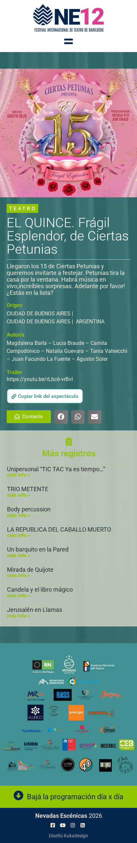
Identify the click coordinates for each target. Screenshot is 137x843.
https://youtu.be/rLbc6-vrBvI (40, 379)
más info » (18, 475)
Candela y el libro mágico (40, 589)
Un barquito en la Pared (37, 549)
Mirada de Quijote (30, 569)
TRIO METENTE (27, 489)
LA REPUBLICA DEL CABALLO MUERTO (59, 529)
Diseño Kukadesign (68, 835)
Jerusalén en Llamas (34, 609)
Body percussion (29, 509)
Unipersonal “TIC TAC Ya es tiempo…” (56, 469)
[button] (45, 396)
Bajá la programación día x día (75, 797)
